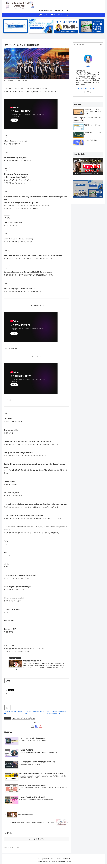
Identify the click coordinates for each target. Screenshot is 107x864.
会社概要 (59, 859)
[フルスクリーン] (101, 173)
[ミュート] (98, 173)
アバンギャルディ (18, 718)
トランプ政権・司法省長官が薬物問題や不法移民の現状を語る (56, 712)
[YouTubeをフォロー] (40, 726)
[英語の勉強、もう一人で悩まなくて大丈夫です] (66, 26)
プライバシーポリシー (49, 859)
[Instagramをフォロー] (36, 726)
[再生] (75, 173)
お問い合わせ (66, 859)
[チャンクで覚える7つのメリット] (91, 26)
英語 (34, 718)
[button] (100, 45)
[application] (88, 166)
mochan (88, 66)
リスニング (8, 718)
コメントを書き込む (36, 839)
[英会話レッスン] (41, 26)
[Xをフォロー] (32, 726)
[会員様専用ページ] (15, 26)
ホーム (40, 859)
